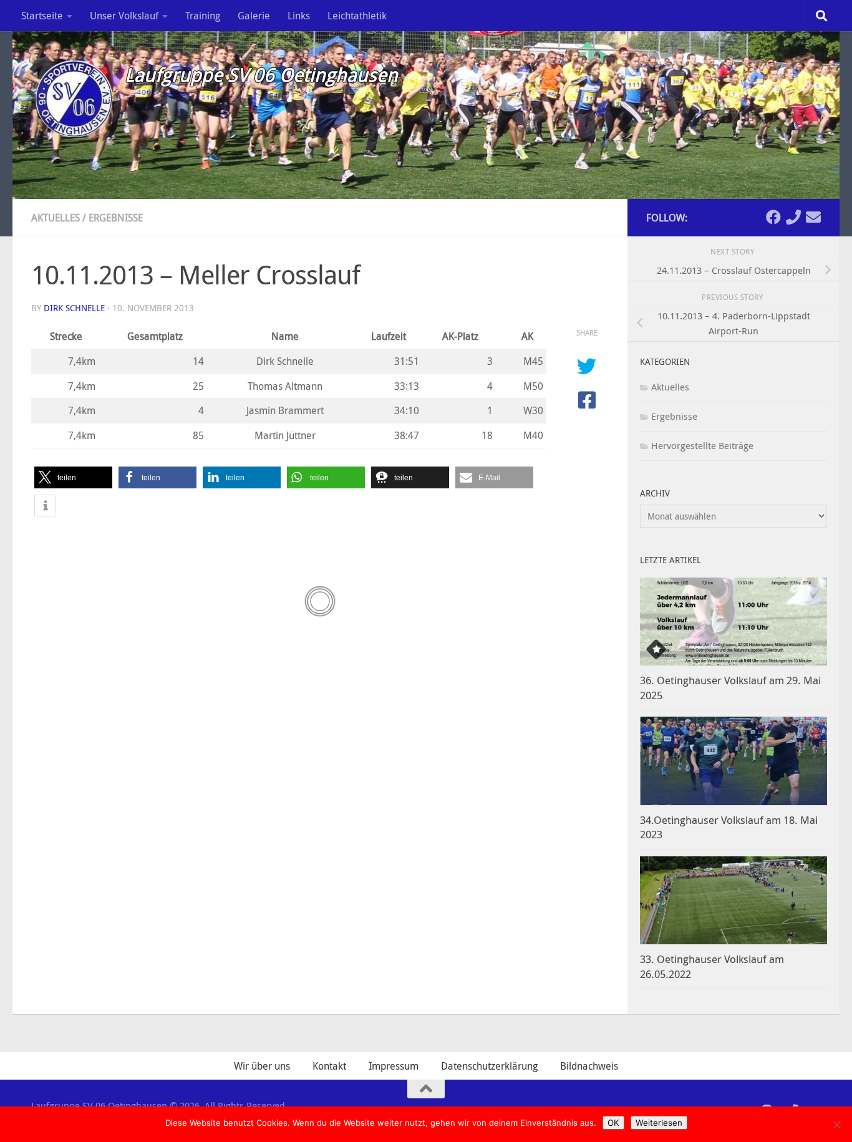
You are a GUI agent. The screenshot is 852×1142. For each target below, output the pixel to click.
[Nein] (836, 1124)
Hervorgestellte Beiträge (702, 445)
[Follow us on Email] (813, 217)
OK (613, 1123)
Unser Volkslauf (124, 15)
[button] (73, 477)
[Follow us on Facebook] (773, 217)
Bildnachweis (589, 1066)
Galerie (254, 15)
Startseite (42, 15)
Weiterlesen (659, 1123)
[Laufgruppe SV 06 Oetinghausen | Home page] (71, 96)
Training (202, 15)
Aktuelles (55, 218)
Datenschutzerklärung (489, 1066)
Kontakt (329, 1066)
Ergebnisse (116, 218)
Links (299, 15)
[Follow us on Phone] (793, 217)
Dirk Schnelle (74, 308)
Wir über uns (262, 1066)
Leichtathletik (357, 15)
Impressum (394, 1066)
